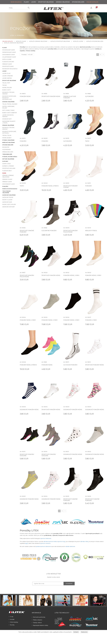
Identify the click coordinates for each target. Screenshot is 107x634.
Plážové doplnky (8, 61)
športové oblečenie (46, 538)
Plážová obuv (7, 170)
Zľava (4, 173)
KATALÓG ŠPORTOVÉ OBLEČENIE (60, 41)
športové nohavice (45, 543)
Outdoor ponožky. (70, 365)
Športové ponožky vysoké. (70, 186)
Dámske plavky (7, 179)
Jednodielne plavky (9, 52)
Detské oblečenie (8, 159)
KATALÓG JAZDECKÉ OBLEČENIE (13, 43)
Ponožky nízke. (25, 96)
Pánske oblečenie (8, 125)
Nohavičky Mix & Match (9, 68)
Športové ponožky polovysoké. (70, 231)
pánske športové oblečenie (43, 546)
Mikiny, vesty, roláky (9, 204)
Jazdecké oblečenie (9, 195)
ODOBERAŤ (69, 583)
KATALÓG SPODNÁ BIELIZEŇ (94, 41)
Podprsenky (6, 149)
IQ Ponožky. (89, 96)
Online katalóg (14, 622)
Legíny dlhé (6, 73)
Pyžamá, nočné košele (9, 156)
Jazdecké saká (7, 202)
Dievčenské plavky (8, 54)
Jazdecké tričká (7, 197)
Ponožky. (23, 141)
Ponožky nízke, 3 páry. (71, 275)
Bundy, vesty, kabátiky (9, 112)
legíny (26, 543)
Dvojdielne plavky (8, 50)
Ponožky (5, 186)
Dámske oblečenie (63, 2)
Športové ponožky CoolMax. (27, 455)
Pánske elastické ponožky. (69, 97)
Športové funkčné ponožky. (27, 231)
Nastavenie (84, 632)
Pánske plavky (7, 64)
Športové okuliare (8, 168)
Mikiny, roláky (7, 87)
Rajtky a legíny (7, 199)
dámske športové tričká (50, 541)
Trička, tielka (6, 135)
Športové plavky (8, 66)
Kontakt (12, 619)
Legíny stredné (7, 76)
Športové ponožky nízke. (51, 96)
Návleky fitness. (91, 230)
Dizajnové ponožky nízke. (29, 409)
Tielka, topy (6, 83)
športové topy (61, 541)
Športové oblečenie (46, 2)
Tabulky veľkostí (37, 622)
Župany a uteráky (8, 166)
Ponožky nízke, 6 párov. (50, 186)
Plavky (26, 2)
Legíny (33, 2)
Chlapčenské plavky (9, 57)
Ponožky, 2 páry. (91, 320)
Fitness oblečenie (8, 140)
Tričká (4, 85)
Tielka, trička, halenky (9, 104)
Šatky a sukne (6, 59)
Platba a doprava (37, 620)
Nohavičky (5, 147)
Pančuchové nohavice (9, 188)
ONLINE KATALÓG (92, 2)
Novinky (12, 625)
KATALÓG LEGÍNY (78, 41)
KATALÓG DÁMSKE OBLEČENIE (38, 41)
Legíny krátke (7, 78)
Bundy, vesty (6, 90)
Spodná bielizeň (78, 2)
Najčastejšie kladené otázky (40, 625)
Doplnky (5, 161)
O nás (11, 616)
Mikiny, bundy (6, 138)
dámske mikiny (84, 541)
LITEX (12, 35)
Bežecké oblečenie (8, 142)
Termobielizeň (7, 154)
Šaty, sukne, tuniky (8, 110)
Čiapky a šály (6, 163)
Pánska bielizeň (7, 152)
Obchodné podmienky (39, 617)
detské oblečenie (70, 546)
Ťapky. (87, 141)
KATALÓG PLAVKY (21, 41)
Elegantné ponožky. (49, 230)
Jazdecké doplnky (8, 207)
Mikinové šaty (7, 119)
